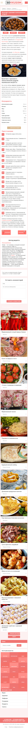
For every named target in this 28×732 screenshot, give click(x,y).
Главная (4, 8)
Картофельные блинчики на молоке (13, 518)
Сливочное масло (6, 120)
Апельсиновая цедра (7, 104)
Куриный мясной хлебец (9, 465)
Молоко (4, 106)
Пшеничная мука (6, 117)
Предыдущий (7, 232)
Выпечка (13, 32)
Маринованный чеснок (9, 411)
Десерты (14, 8)
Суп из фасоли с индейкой (10, 544)
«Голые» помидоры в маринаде (11, 385)
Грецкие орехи (5, 122)
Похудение (5, 701)
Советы (4, 706)
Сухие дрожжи (5, 115)
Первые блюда (6, 547)
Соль (3, 111)
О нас (6, 727)
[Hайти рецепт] (26, 2)
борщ (13, 255)
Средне (16, 29)
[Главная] (14, 2)
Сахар (3, 113)
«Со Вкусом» (16, 52)
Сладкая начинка (6, 220)
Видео (5, 32)
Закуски (5, 334)
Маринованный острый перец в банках (14, 332)
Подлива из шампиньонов (10, 438)
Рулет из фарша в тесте (9, 358)
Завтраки (5, 520)
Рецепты (9, 8)
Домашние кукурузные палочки (12, 491)
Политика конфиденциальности (16, 727)
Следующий (21, 232)
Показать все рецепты (15, 633)
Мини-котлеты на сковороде (11, 571)
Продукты (5, 704)
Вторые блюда (6, 361)
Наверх (14, 636)
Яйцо (3, 108)
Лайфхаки (5, 698)
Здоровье (5, 695)
